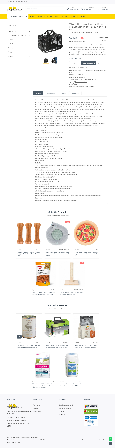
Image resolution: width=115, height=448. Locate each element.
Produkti (41, 16)
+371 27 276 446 (19, 417)
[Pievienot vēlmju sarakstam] (98, 63)
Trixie (79, 58)
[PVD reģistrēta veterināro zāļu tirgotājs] (91, 420)
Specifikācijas (51, 93)
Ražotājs (63, 93)
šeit (70, 72)
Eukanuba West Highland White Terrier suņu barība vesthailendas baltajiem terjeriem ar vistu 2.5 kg (43, 385)
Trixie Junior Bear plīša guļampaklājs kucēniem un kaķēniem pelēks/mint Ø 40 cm (57, 253)
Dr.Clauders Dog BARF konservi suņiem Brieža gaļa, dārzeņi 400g (29, 346)
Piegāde (84, 16)
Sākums (32, 16)
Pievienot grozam (88, 63)
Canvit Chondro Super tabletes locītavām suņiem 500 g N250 (71, 384)
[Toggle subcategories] (29, 31)
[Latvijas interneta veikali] (91, 411)
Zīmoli (56, 16)
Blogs (49, 16)
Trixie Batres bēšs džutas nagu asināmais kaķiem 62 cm (71, 293)
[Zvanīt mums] (110, 443)
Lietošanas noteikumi (66, 405)
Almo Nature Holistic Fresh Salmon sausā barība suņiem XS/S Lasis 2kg (86, 346)
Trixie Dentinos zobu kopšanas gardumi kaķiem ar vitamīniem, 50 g (43, 293)
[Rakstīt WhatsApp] (110, 439)
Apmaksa (62, 414)
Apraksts (38, 93)
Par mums (36, 405)
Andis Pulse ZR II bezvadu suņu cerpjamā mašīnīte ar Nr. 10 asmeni (57, 346)
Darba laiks (37, 411)
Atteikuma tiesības (81, 82)
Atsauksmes (75, 93)
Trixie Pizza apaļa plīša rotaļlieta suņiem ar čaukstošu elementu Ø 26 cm (86, 253)
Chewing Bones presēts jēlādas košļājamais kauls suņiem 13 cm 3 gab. (29, 253)
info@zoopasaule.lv (19, 420)
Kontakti (65, 16)
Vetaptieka (75, 16)
